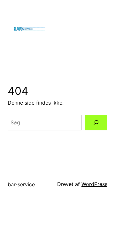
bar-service (21, 184)
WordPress (94, 184)
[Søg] (96, 122)
